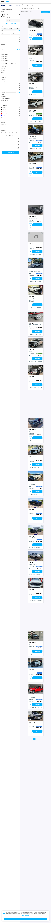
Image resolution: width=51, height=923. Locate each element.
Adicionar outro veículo (11, 23)
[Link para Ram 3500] (35, 290)
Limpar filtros (11, 152)
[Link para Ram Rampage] (35, 24)
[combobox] (9, 9)
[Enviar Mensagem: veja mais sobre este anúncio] (30, 38)
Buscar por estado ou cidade (6, 8)
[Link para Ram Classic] (35, 450)
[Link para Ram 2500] (35, 77)
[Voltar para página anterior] (32, 739)
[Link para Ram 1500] (35, 237)
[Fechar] (47, 912)
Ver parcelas (37, 38)
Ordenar (38, 7)
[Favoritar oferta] (42, 20)
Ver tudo (18, 30)
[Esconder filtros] (22, 5)
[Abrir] (19, 9)
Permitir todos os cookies (26, 918)
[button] (3, 5)
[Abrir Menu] (49, 1)
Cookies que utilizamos (25, 915)
